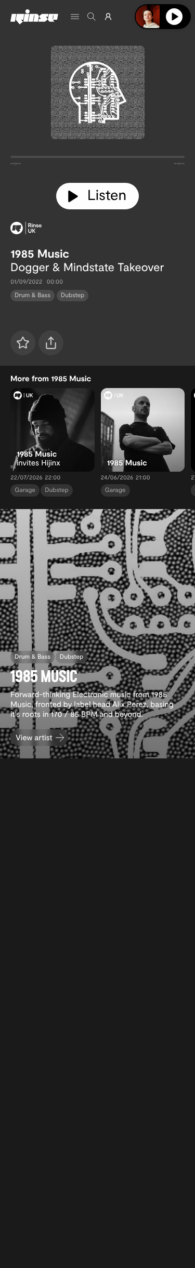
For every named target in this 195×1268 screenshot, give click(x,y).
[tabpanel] (97, 159)
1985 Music (39, 253)
